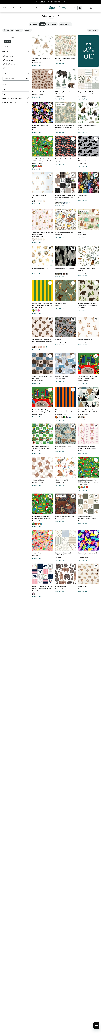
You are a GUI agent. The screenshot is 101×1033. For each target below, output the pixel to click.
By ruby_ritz (58, 305)
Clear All (7, 46)
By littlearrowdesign (83, 557)
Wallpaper (6, 8)
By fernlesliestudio (60, 60)
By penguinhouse (82, 197)
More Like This (36, 65)
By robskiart (35, 129)
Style (15, 89)
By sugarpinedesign (37, 380)
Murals (15, 8)
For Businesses (38, 8)
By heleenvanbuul (60, 378)
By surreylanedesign (83, 521)
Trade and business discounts (50, 2)
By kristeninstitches (37, 163)
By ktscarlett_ (35, 271)
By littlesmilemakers (37, 344)
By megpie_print (59, 519)
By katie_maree (82, 163)
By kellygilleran (36, 555)
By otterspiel (58, 234)
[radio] (4, 56)
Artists (15, 73)
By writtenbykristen (60, 129)
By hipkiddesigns (36, 62)
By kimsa (57, 271)
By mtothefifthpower (60, 414)
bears (8, 42)
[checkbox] (28, 98)
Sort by (15, 51)
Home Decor (51, 24)
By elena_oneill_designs (61, 589)
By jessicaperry (36, 197)
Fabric (29, 8)
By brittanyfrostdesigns (38, 94)
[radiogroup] (15, 62)
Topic (15, 94)
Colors (19, 30)
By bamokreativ (82, 234)
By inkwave (58, 161)
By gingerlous (58, 199)
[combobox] (65, 24)
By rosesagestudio (82, 589)
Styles (28, 30)
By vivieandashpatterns (38, 236)
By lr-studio (58, 557)
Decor (22, 8)
